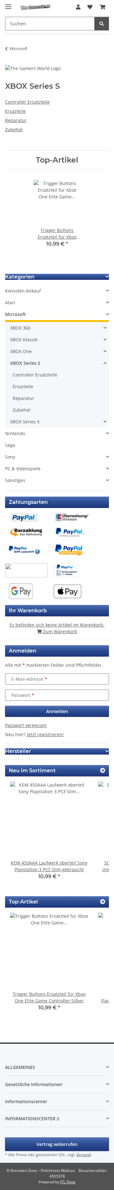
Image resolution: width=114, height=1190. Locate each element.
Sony (10, 457)
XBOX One (21, 351)
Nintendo (15, 433)
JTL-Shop (67, 1182)
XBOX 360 (20, 328)
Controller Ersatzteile (27, 102)
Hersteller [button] (18, 751)
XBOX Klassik (23, 340)
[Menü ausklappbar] (8, 4)
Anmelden (57, 711)
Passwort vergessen (26, 725)
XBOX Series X (25, 422)
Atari (10, 302)
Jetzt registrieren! (45, 734)
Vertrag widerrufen (57, 1144)
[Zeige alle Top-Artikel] (102, 902)
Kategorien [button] (20, 277)
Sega (10, 445)
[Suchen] (101, 23)
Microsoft (15, 314)
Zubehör (14, 129)
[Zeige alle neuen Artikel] (102, 771)
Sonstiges (15, 480)
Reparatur (16, 120)
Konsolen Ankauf (23, 291)
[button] (78, 7)
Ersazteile (15, 111)
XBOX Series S (25, 363)
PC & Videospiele (23, 469)
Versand (83, 1154)
